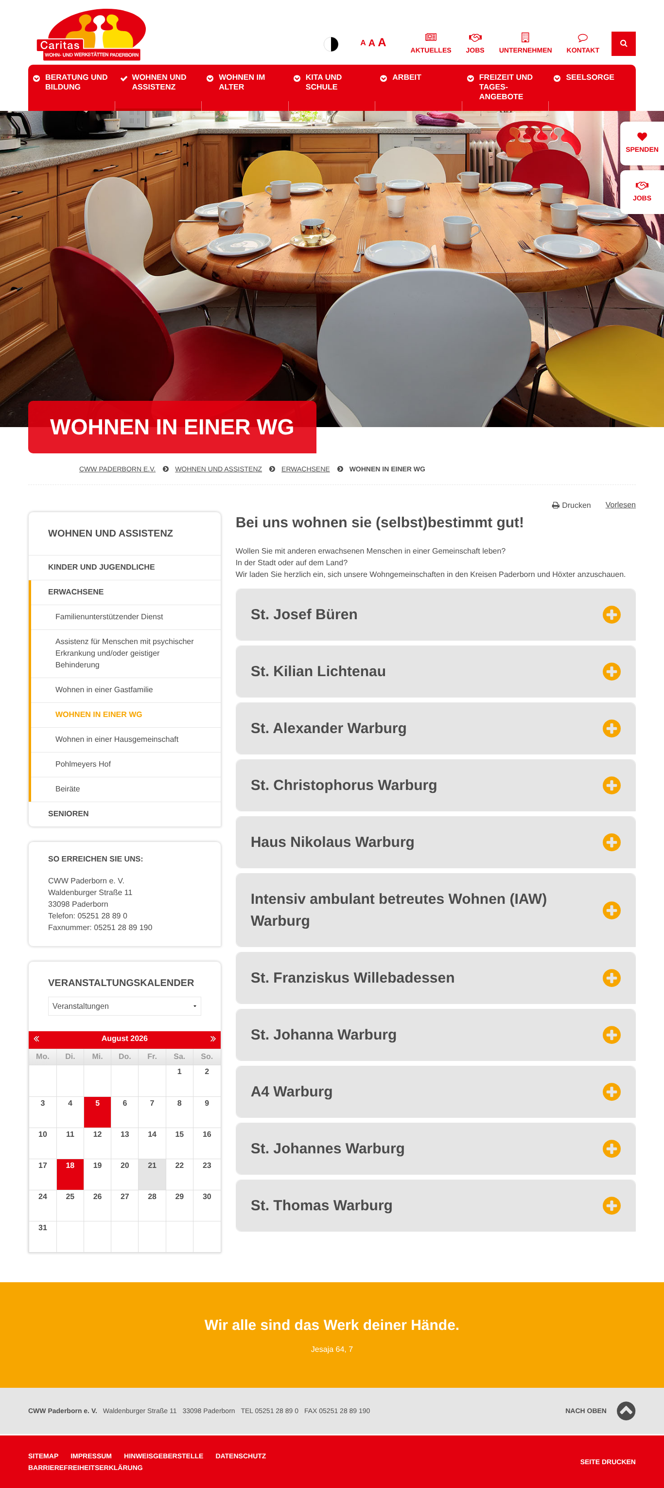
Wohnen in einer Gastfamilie (104, 690)
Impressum (91, 1456)
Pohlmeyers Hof (83, 764)
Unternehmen (525, 50)
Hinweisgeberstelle (163, 1456)
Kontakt (583, 50)
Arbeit (406, 77)
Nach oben (586, 1411)
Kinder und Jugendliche (101, 567)
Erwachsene (305, 469)
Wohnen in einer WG (387, 469)
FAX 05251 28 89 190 (337, 1411)
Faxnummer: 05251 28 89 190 (100, 928)
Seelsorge (590, 77)
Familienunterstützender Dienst (109, 617)
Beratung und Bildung (76, 82)
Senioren (68, 814)
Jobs (475, 50)
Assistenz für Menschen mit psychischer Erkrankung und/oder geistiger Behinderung (124, 653)
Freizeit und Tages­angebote (506, 87)
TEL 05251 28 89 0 (269, 1411)
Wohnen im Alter (242, 82)
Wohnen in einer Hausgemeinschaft (116, 739)
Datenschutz (240, 1456)
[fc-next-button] (213, 1039)
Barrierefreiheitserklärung (85, 1467)
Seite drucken (608, 1462)
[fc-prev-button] (36, 1039)
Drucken (576, 506)
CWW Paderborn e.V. (117, 469)
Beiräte (67, 789)
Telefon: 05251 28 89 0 (87, 916)
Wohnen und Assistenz (159, 82)
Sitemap (43, 1456)
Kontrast (331, 44)
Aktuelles (431, 50)
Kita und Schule (324, 82)
